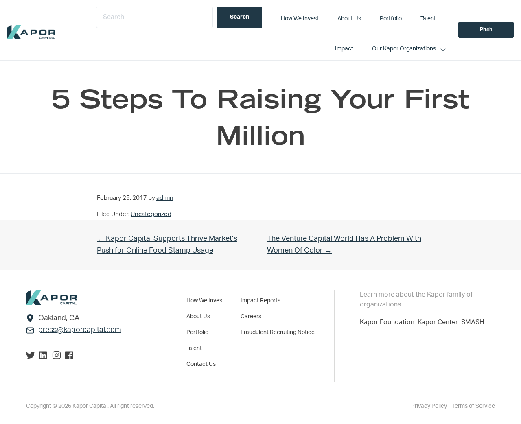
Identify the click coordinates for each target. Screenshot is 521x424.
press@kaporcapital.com (79, 330)
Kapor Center (439, 322)
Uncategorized (151, 214)
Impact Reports (260, 301)
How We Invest (205, 301)
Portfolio (197, 332)
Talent (194, 348)
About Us (198, 316)
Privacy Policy (429, 406)
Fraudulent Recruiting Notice (278, 332)
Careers (251, 316)
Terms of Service (473, 406)
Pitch (486, 30)
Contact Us (201, 364)
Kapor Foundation (389, 322)
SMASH (472, 322)
